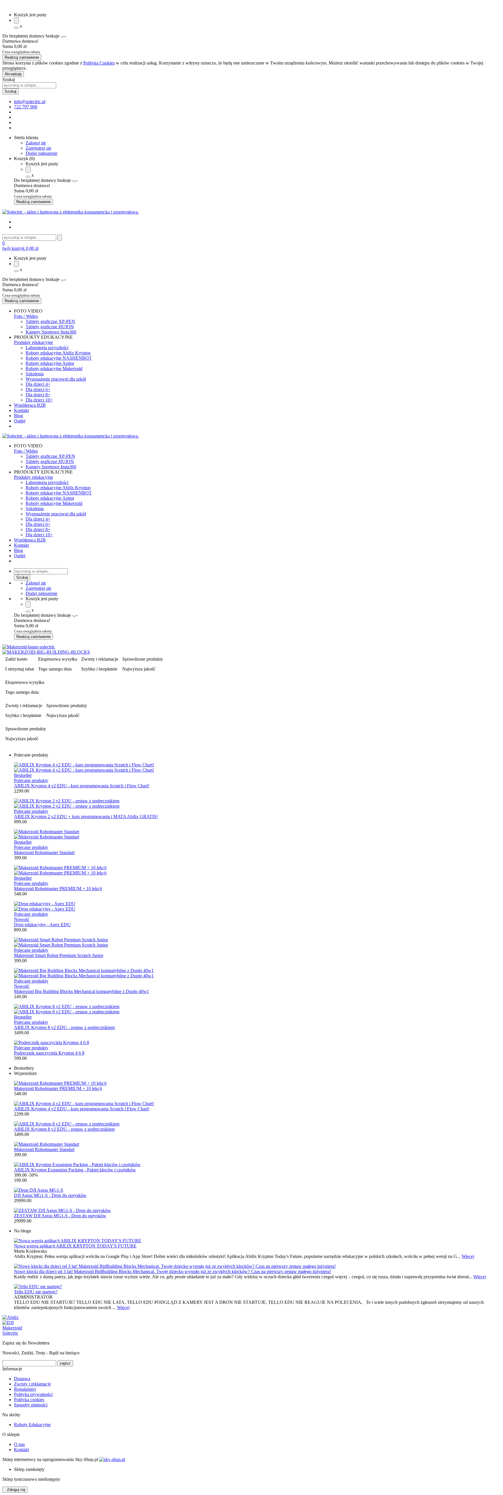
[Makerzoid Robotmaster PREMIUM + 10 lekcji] (60, 1083)
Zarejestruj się (38, 148)
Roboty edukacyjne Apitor (50, 363)
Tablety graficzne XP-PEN (50, 321)
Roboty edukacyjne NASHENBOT (59, 358)
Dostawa (22, 1378)
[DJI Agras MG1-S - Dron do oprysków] (38, 1190)
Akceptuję (13, 74)
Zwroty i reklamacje (32, 1383)
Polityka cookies (29, 1399)
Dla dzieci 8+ (38, 394)
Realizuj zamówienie (22, 57)
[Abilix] (10, 1317)
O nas (19, 1444)
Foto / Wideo (26, 316)
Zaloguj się (36, 142)
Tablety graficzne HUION (50, 326)
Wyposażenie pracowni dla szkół (56, 379)
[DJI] (8, 1322)
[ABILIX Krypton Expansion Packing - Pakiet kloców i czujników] (77, 1164)
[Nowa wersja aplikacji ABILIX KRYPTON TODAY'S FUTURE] (251, 1240)
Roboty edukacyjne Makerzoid (54, 368)
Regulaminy (25, 1389)
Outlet (19, 420)
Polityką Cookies (99, 62)
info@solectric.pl (29, 101)
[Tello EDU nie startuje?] (251, 1286)
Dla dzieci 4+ (38, 384)
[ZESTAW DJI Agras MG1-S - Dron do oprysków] (62, 1210)
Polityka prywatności (33, 1394)
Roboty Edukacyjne (32, 1424)
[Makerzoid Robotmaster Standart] (46, 1144)
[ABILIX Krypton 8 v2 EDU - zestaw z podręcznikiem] (66, 1123)
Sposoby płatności (30, 1404)
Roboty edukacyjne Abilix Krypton (58, 352)
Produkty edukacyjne (33, 342)
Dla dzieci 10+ (39, 399)
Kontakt (21, 410)
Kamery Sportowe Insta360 (51, 331)
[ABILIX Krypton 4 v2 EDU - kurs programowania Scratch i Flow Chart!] (84, 1103)
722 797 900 (25, 106)
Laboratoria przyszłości (47, 347)
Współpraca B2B (30, 405)
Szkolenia (35, 373)
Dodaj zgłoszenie (41, 153)
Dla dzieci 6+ (38, 389)
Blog (18, 415)
